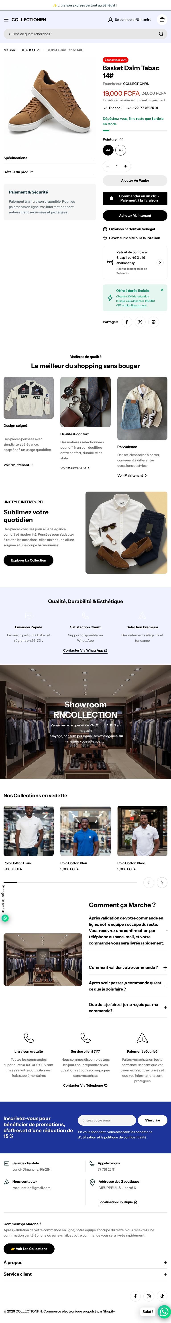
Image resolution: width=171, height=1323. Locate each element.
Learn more (139, 305)
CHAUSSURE (30, 50)
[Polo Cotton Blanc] (29, 831)
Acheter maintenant (135, 215)
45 (121, 150)
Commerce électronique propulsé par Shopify (79, 1311)
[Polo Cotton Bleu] (85, 831)
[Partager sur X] (140, 322)
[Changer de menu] (6, 19)
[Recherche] (161, 34)
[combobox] (85, 34)
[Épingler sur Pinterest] (153, 322)
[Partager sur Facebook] (127, 322)
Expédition (110, 100)
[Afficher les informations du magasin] (160, 262)
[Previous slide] (148, 882)
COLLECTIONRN (29, 19)
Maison (9, 50)
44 (108, 150)
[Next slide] (162, 882)
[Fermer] (162, 290)
